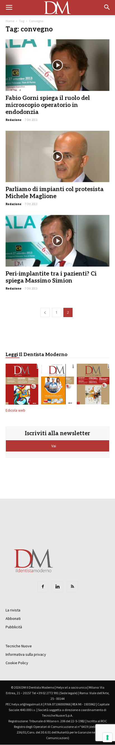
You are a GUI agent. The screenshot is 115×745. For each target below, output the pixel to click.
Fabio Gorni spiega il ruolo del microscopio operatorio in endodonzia (48, 105)
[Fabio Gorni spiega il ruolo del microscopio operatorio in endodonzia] (57, 65)
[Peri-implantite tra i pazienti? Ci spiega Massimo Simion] (57, 241)
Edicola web (15, 410)
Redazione (13, 120)
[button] (107, 7)
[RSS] (72, 586)
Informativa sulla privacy (26, 654)
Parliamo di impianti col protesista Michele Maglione (55, 193)
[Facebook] (42, 586)
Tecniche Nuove (19, 645)
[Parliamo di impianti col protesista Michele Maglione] (57, 156)
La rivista (13, 610)
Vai (54, 445)
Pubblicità (14, 626)
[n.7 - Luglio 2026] (22, 385)
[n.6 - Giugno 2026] (57, 385)
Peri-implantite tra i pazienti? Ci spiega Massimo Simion (51, 277)
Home (10, 21)
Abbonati (13, 618)
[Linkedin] (57, 586)
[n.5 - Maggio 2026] (93, 385)
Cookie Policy (17, 662)
